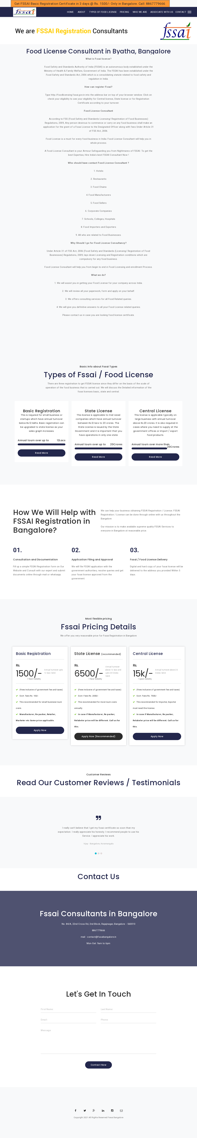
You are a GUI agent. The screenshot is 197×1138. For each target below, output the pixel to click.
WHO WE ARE (140, 12)
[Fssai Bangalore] (24, 12)
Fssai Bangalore (115, 1117)
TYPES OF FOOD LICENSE (103, 12)
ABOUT (81, 12)
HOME (66, 12)
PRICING (124, 12)
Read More (41, 452)
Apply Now (40, 730)
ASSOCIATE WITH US (161, 12)
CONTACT (180, 12)
